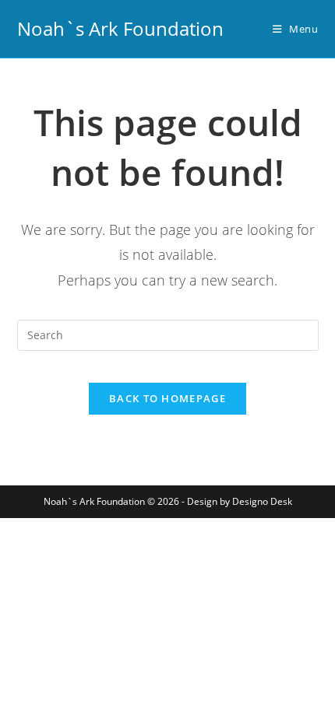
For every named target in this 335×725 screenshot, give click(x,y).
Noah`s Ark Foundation (120, 28)
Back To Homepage (167, 398)
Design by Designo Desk (239, 501)
